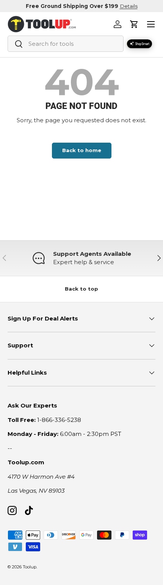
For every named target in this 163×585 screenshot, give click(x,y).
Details (129, 6)
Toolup (29, 566)
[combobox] (66, 44)
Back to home (81, 150)
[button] (134, 24)
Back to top (81, 289)
